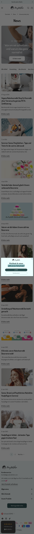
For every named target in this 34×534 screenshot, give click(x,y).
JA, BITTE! (16, 270)
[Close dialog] (32, 259)
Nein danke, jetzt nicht (16, 273)
